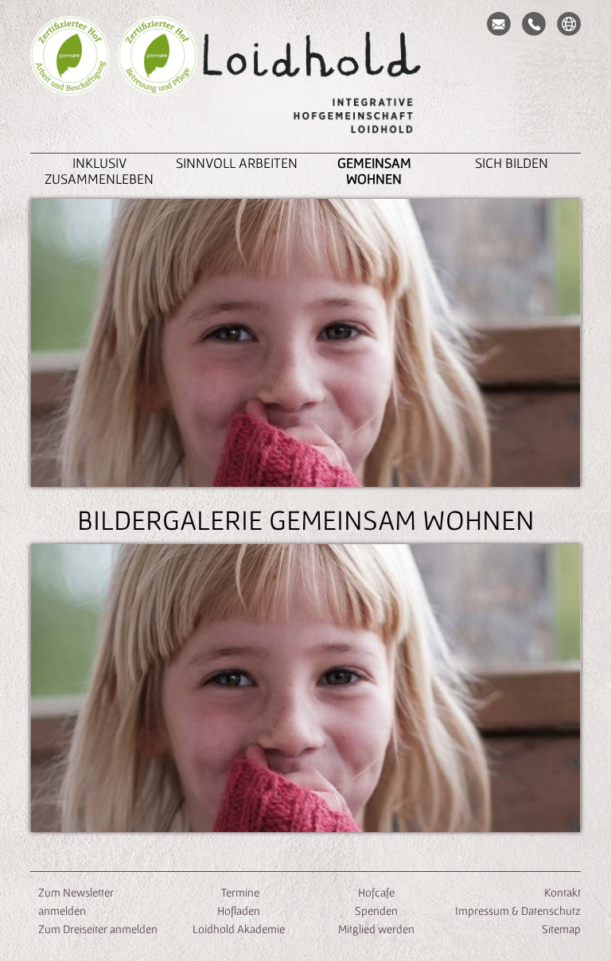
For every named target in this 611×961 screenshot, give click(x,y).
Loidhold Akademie (239, 929)
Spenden (376, 910)
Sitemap (561, 929)
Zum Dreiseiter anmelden (98, 929)
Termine (239, 892)
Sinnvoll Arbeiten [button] (237, 162)
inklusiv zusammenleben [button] (99, 170)
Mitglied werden (376, 929)
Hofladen (238, 910)
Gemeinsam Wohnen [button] (374, 170)
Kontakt (562, 892)
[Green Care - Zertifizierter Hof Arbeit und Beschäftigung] (70, 79)
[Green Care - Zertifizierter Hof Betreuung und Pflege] (157, 79)
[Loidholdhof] (305, 84)
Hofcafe (376, 892)
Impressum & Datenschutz (518, 910)
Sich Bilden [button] (511, 162)
